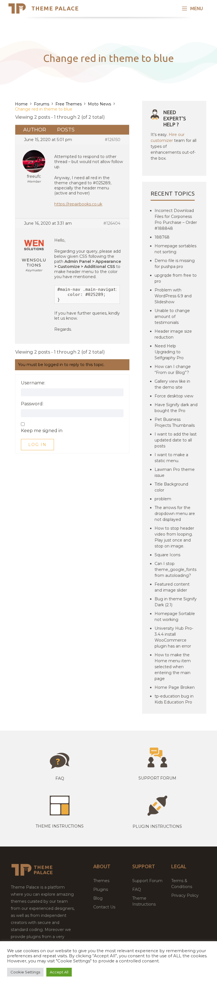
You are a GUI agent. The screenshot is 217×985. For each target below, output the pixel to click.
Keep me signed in (41, 430)
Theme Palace (55, 8)
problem (163, 498)
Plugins (100, 889)
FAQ (136, 889)
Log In (37, 444)
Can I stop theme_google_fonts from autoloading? (175, 569)
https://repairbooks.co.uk (78, 204)
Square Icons (167, 554)
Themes (101, 880)
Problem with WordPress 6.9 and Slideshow (173, 295)
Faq (59, 778)
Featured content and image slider (172, 587)
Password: (32, 403)
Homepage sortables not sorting (175, 248)
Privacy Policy (185, 895)
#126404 (111, 223)
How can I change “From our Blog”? (173, 369)
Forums (41, 104)
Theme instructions (60, 826)
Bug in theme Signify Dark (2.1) (176, 601)
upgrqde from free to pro (176, 278)
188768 (162, 237)
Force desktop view (174, 396)
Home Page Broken (175, 687)
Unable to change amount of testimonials (172, 316)
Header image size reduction (173, 334)
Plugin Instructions (157, 826)
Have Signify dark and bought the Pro (176, 407)
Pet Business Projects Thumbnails (175, 422)
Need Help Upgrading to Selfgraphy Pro (169, 351)
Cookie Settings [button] (25, 972)
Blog (98, 898)
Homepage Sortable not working (175, 616)
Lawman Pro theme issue (175, 472)
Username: (33, 383)
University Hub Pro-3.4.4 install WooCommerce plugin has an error (174, 637)
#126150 (112, 139)
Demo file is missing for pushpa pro (175, 263)
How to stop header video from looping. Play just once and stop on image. (174, 537)
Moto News (99, 104)
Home (21, 104)
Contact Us (104, 907)
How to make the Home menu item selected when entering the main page (173, 666)
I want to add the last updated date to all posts (176, 440)
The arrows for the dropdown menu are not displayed (175, 513)
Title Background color (171, 487)
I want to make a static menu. (171, 457)
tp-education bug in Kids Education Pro (174, 699)
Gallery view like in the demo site (172, 384)
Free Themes (68, 104)
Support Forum (157, 778)
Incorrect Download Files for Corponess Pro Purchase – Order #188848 (176, 219)
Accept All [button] (59, 972)
